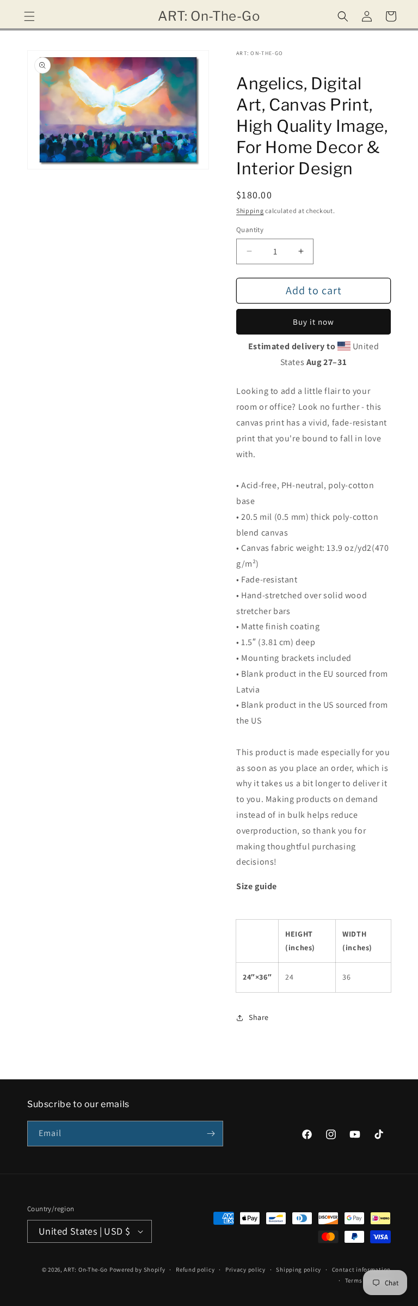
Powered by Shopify (137, 1269)
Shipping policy (298, 1269)
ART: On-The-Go (86, 1269)
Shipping (250, 210)
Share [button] (259, 1017)
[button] (29, 16)
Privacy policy (245, 1269)
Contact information (361, 1269)
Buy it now (313, 322)
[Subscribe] (211, 1133)
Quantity (249, 229)
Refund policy (195, 1269)
